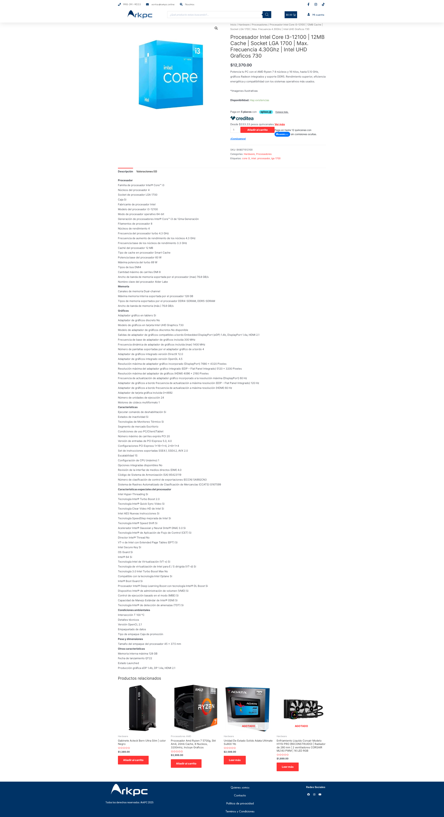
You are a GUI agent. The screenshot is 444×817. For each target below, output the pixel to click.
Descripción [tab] (125, 171)
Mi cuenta (318, 14)
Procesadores (259, 24)
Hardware (244, 24)
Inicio (233, 24)
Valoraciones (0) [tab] (146, 171)
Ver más (280, 124)
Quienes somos (240, 787)
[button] (216, 28)
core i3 (246, 158)
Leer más (235, 760)
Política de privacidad (240, 803)
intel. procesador (260, 158)
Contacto (240, 795)
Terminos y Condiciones (240, 811)
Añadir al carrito (257, 129)
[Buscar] (267, 14)
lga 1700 (275, 158)
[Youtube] (320, 794)
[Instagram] (314, 794)
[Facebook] (308, 794)
